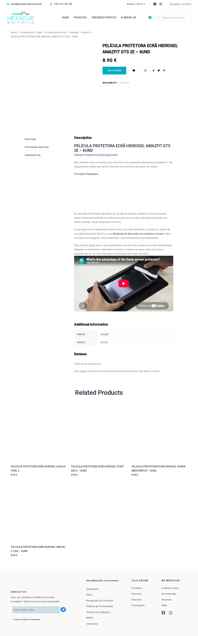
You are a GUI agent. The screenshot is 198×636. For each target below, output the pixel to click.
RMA (164, 605)
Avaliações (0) (33, 155)
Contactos (92, 623)
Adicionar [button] (39, 457)
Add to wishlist (145, 70)
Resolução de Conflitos (99, 600)
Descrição (30, 139)
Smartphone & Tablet (31, 32)
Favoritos (136, 599)
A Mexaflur (92, 589)
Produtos (136, 588)
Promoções (138, 605)
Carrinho (136, 593)
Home (14, 32)
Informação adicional (37, 147)
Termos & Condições (98, 612)
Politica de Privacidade (31, 620)
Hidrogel (74, 32)
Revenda (167, 599)
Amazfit (86, 32)
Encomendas (169, 593)
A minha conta (170, 588)
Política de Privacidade (99, 606)
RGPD (89, 618)
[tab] (45, 139)
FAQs (89, 594)
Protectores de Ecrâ (56, 32)
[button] (136, 4)
